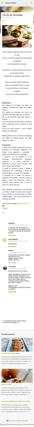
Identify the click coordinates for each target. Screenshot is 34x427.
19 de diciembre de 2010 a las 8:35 (18, 252)
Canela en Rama (10, 3)
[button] (3, 21)
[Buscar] (31, 3)
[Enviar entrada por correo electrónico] (3, 206)
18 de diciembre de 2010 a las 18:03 (18, 241)
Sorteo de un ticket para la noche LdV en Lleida (15, 401)
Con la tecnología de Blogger (18, 421)
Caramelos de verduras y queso (10, 353)
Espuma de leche (6, 384)
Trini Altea (12, 266)
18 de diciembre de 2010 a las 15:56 (18, 225)
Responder (12, 235)
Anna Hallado (13, 239)
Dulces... (5, 208)
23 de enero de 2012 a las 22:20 (17, 268)
